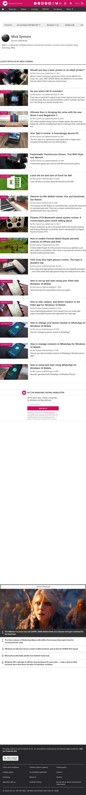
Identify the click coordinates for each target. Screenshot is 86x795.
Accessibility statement (38, 772)
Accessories (5, 92)
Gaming (34, 9)
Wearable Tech (6, 281)
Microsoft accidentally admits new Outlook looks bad (27, 656)
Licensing (6, 777)
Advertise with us (9, 782)
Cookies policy (8, 772)
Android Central (36, 782)
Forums (59, 777)
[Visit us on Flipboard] (49, 3)
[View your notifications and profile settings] (70, 3)
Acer (2, 134)
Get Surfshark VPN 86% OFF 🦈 (28, 25)
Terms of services (49, 412)
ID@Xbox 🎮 (69, 25)
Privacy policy (61, 767)
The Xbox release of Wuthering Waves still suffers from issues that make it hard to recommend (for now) (39, 641)
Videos (24, 9)
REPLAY (46, 9)
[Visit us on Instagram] (46, 3)
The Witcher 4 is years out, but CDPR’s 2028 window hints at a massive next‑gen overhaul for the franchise (44, 633)
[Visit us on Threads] (53, 3)
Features (12, 9)
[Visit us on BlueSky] (56, 3)
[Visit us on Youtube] (42, 3)
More (69, 9)
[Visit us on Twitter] (39, 3)
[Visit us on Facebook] (35, 3)
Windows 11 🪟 (52, 25)
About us (33, 777)
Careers (59, 772)
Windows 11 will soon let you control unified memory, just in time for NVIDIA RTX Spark (41, 649)
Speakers (4, 113)
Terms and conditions (11, 767)
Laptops (4, 197)
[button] (79, 3)
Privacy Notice (51, 414)
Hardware (58, 9)
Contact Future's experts (39, 767)
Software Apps (6, 324)
